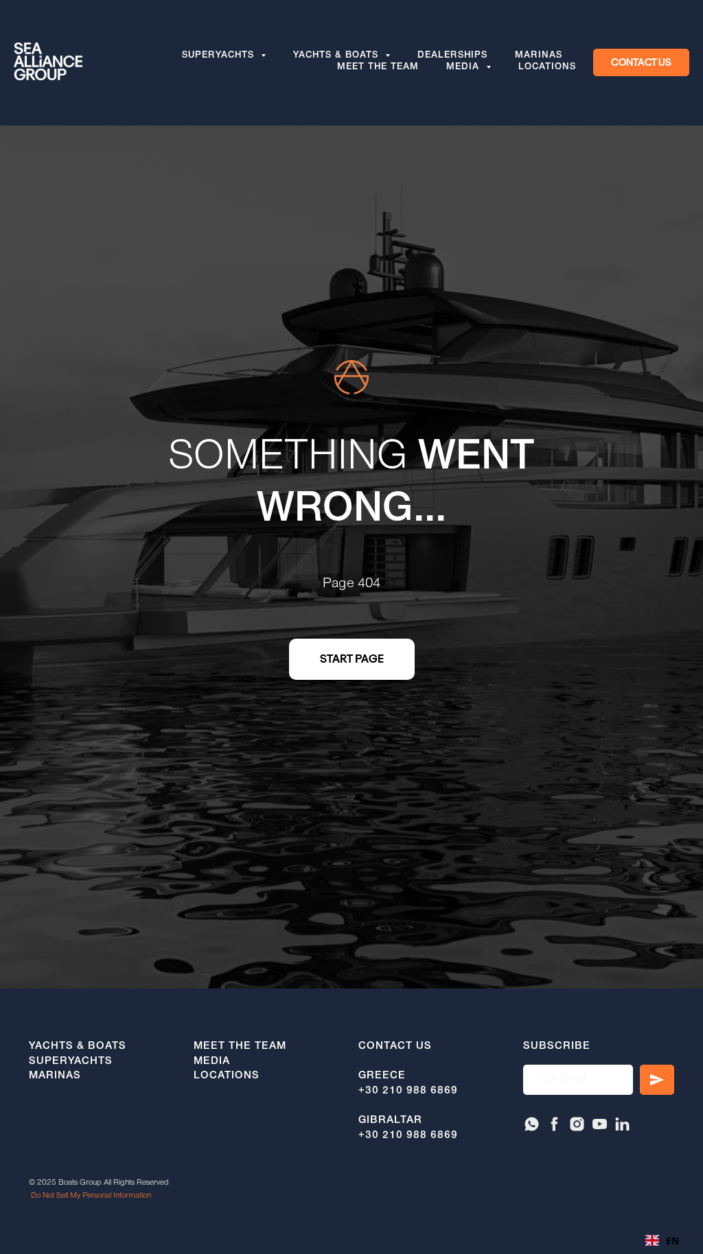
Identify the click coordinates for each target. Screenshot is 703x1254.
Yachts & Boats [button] (337, 56)
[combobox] (662, 1240)
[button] (641, 62)
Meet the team (378, 68)
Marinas (538, 56)
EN (672, 1240)
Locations (547, 68)
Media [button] (464, 68)
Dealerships (452, 56)
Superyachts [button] (219, 56)
